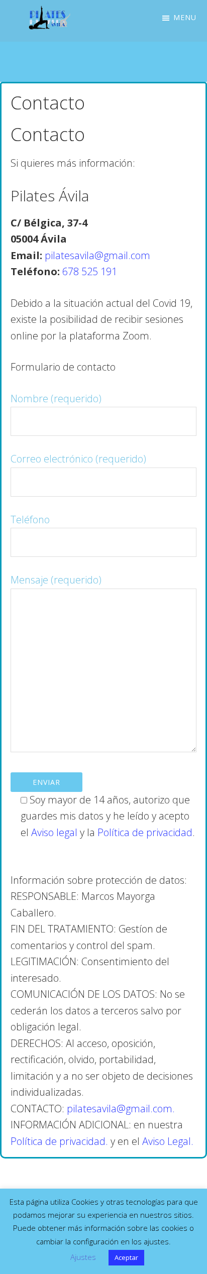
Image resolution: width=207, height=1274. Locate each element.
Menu (184, 17)
